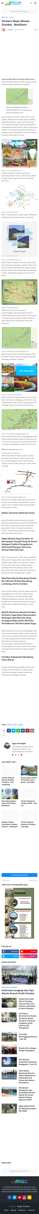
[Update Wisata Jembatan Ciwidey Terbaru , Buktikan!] (10, 814)
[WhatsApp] (18, 731)
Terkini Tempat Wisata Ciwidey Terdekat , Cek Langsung (8, 781)
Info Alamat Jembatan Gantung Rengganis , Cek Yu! (28, 1061)
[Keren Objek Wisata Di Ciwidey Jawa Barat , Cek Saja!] (29, 770)
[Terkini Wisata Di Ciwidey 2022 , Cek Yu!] (29, 793)
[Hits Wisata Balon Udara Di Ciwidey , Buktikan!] (10, 793)
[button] (2, 3)
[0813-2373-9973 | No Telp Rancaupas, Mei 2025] (9, 1108)
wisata (20, 724)
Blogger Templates (23, 1206)
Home (6, 1210)
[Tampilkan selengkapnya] (4, 735)
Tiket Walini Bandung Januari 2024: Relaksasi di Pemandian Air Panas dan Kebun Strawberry (27, 1077)
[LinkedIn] (23, 731)
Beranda (4, 17)
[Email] (32, 731)
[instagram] (18, 755)
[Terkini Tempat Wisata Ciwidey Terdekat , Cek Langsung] (10, 770)
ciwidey (11, 17)
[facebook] (13, 755)
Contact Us (22, 1210)
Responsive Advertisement (19, 11)
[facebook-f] (9, 1197)
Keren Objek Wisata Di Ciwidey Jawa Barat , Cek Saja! (29, 780)
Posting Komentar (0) (19, 875)
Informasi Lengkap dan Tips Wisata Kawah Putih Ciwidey (18, 992)
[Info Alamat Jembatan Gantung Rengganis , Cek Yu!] (9, 1062)
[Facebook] (9, 731)
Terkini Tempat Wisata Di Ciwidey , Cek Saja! (28, 824)
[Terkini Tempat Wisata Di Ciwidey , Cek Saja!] (29, 814)
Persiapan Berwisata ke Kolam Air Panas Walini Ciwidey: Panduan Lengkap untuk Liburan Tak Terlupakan (28, 1020)
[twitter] (15, 755)
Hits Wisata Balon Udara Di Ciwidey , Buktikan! (9, 803)
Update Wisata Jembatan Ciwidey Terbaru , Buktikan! (9, 824)
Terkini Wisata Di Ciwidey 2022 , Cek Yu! (29, 803)
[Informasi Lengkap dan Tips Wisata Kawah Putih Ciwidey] (19, 975)
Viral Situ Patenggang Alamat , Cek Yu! (28, 1036)
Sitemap (13, 1210)
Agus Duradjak (19, 743)
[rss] (29, 1197)
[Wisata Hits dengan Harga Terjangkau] (9, 1049)
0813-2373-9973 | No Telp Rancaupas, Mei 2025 (27, 1108)
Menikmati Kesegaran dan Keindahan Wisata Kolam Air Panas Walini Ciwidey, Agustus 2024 (27, 1094)
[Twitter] (13, 731)
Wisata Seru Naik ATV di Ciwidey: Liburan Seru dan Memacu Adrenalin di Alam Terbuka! (27, 1004)
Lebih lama (32, 880)
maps (15, 724)
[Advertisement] (19, 55)
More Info (31, 1210)
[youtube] (21, 755)
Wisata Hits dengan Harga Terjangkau (27, 1049)
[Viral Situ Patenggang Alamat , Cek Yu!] (9, 1037)
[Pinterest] (27, 731)
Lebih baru (6, 880)
